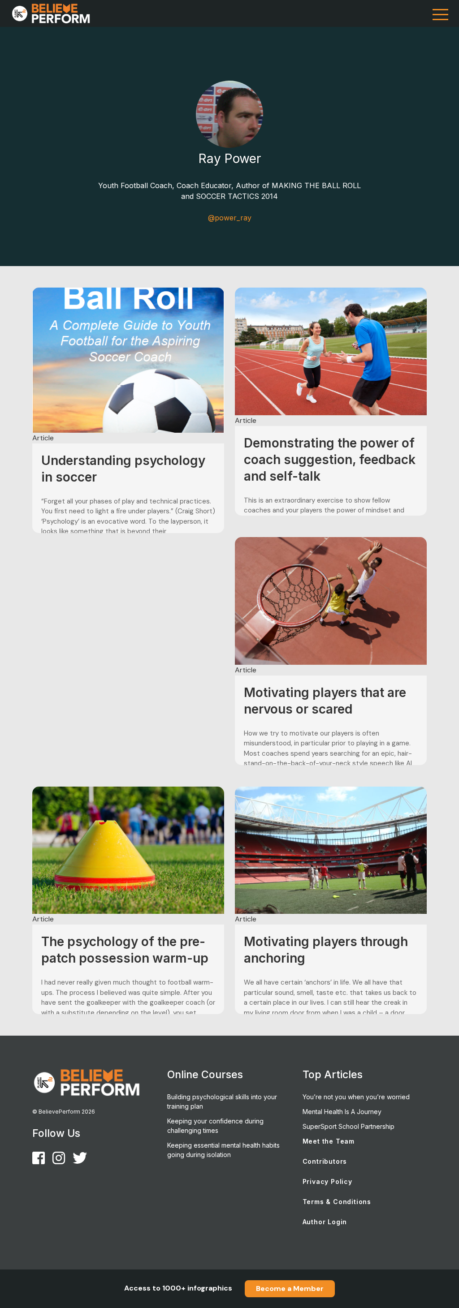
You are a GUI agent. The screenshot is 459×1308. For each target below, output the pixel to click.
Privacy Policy (327, 1181)
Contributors (325, 1161)
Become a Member (290, 1288)
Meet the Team (329, 1141)
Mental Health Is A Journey (342, 1111)
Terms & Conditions (337, 1201)
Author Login (325, 1222)
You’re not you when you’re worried (356, 1097)
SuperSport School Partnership (348, 1126)
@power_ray (229, 217)
